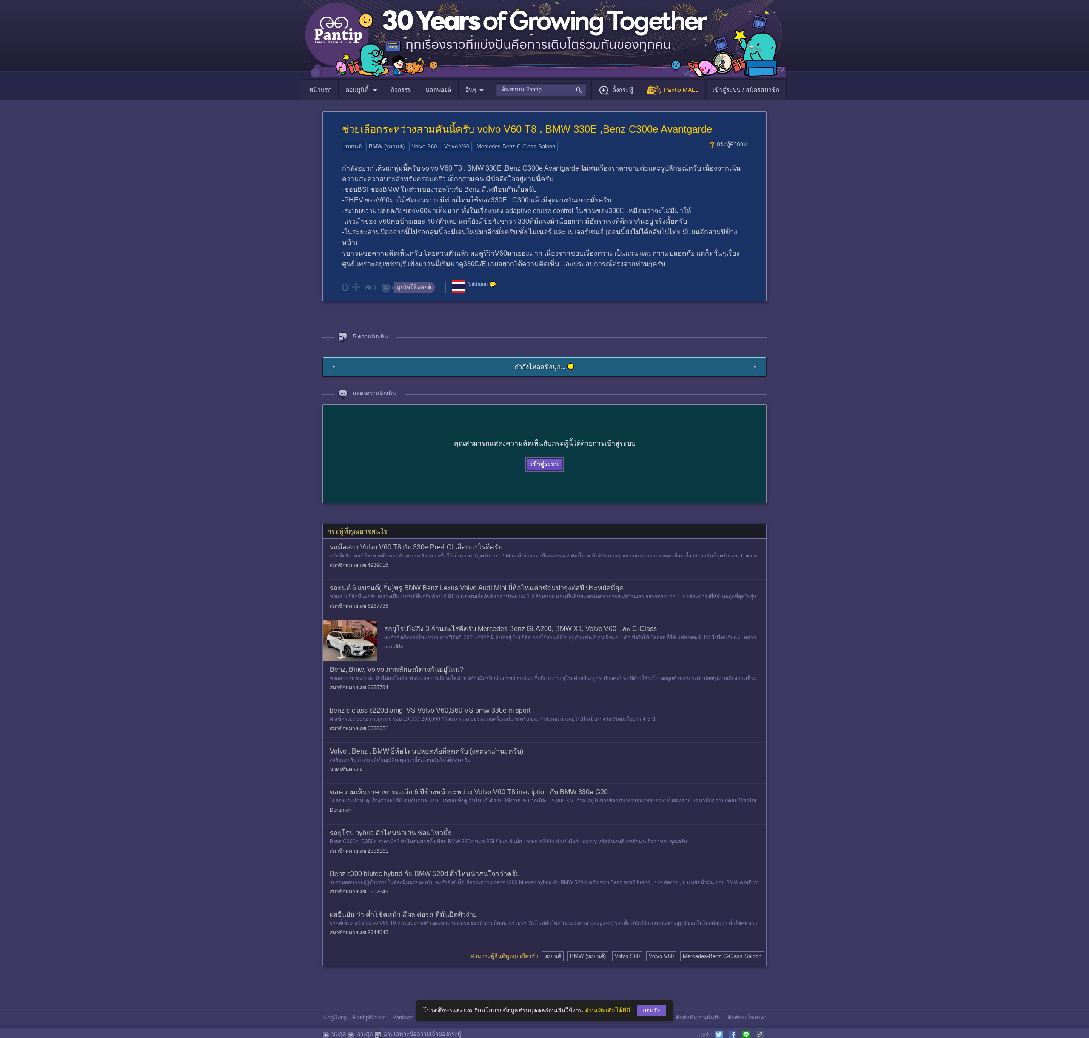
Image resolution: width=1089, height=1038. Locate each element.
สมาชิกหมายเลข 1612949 (359, 892)
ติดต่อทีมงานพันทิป (698, 1017)
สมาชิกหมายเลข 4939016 (359, 565)
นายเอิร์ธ (394, 647)
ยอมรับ (652, 1010)
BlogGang (334, 1017)
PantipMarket (369, 1017)
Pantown (402, 1017)
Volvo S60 (424, 146)
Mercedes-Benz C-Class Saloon (515, 146)
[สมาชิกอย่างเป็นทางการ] (493, 284)
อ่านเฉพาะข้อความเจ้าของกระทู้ (422, 1034)
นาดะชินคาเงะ (346, 769)
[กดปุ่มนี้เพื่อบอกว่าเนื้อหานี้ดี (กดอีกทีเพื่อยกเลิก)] (356, 287)
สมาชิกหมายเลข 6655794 (359, 688)
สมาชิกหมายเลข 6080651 (359, 728)
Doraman (340, 810)
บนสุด (339, 1034)
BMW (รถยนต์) (387, 146)
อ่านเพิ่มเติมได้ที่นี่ (607, 1010)
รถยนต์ (353, 146)
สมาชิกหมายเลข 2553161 (359, 851)
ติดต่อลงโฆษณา (747, 1017)
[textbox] (541, 89)
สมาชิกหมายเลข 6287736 (359, 606)
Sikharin (478, 284)
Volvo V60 (456, 146)
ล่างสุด (365, 1034)
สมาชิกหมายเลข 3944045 (359, 933)
